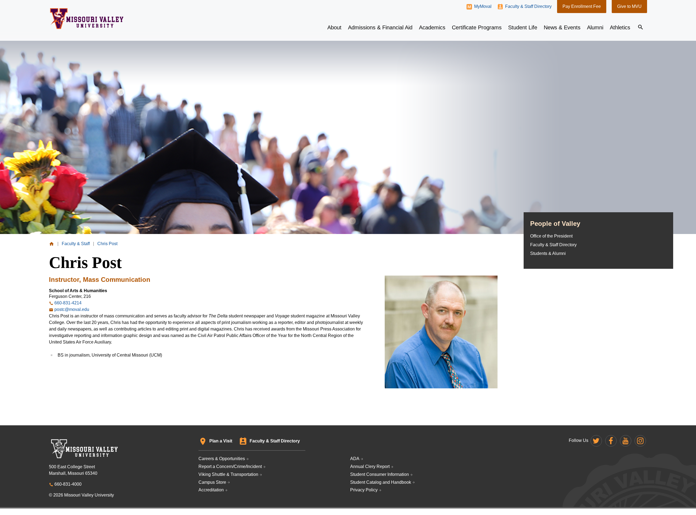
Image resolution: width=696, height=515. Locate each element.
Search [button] (640, 27)
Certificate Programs (477, 27)
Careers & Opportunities (221, 458)
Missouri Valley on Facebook (611, 441)
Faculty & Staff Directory (528, 6)
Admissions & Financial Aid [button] (380, 27)
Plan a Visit (220, 441)
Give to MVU (629, 6)
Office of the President (551, 236)
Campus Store (212, 482)
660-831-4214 (68, 303)
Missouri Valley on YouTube (625, 441)
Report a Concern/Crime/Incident (230, 466)
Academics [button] (432, 27)
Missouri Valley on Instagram (640, 441)
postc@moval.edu (71, 309)
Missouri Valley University (87, 18)
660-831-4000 (68, 484)
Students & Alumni (548, 253)
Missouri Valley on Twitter (596, 441)
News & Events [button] (562, 27)
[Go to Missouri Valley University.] (51, 243)
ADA (354, 458)
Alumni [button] (595, 27)
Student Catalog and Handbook (380, 482)
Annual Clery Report (370, 466)
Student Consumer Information (379, 474)
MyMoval (483, 6)
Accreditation (211, 490)
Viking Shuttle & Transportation (228, 474)
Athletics (620, 27)
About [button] (334, 27)
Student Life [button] (522, 27)
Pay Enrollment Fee (582, 6)
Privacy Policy (364, 490)
